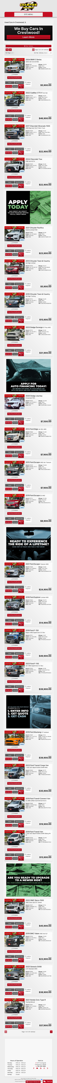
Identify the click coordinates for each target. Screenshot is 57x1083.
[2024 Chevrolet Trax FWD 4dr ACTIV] (15, 165)
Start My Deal (9, 86)
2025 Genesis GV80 (34, 968)
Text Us (21, 86)
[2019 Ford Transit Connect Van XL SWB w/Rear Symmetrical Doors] (15, 804)
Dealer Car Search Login (19, 1079)
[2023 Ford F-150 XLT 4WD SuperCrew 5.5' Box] (15, 669)
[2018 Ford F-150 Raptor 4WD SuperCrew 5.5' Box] (15, 636)
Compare (15, 74)
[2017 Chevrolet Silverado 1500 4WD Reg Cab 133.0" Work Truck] (15, 132)
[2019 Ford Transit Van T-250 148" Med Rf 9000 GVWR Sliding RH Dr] (15, 837)
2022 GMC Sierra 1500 (35, 901)
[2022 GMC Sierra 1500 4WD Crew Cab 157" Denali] (15, 906)
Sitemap (30, 1079)
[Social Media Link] (44, 1068)
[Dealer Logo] (28, 6)
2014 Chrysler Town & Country (38, 262)
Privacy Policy (33, 1078)
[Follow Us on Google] (40, 1068)
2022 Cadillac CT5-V (37, 93)
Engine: (27, 66)
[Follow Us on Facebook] (33, 1068)
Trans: (27, 67)
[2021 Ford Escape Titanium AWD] (15, 570)
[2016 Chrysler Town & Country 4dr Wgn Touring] (15, 300)
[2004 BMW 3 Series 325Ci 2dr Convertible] (15, 65)
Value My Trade (19, 82)
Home (22, 1078)
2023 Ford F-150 (34, 664)
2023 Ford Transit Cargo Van (37, 766)
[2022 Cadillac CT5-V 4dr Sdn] (15, 98)
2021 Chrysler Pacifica (35, 229)
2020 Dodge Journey (34, 397)
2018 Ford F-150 (35, 631)
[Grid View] (7, 49)
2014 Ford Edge (36, 429)
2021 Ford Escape (37, 564)
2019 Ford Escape (35, 495)
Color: (40, 66)
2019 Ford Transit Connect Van (38, 799)
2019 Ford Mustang (37, 732)
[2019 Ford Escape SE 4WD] (15, 501)
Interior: (40, 67)
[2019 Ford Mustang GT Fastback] (15, 738)
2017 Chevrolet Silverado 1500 (38, 127)
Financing (15, 86)
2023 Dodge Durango (38, 327)
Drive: (27, 68)
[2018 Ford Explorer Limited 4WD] (15, 603)
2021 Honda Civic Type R (36, 1001)
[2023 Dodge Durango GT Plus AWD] (15, 333)
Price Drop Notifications (14, 77)
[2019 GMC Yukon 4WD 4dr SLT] (15, 939)
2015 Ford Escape (38, 462)
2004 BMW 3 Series (33, 60)
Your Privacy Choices (36, 1079)
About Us (24, 1078)
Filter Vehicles (29, 46)
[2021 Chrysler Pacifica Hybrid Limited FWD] (15, 233)
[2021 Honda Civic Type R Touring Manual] (15, 1005)
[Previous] (33, 49)
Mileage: (41, 64)
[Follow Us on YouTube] (37, 1068)
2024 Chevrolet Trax (34, 160)
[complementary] (53, 1079)
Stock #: (27, 64)
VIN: (39, 68)
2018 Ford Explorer (37, 597)
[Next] (50, 49)
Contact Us (29, 1078)
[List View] (10, 49)
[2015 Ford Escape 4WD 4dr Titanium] (15, 468)
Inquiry (9, 82)
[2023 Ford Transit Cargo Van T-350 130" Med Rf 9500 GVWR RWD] (15, 771)
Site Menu (28, 14)
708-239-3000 (41, 1066)
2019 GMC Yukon (37, 934)
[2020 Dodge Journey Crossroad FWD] (15, 401)
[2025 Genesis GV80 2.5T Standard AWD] (15, 972)
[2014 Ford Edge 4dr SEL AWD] (15, 435)
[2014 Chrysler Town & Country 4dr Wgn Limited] (15, 266)
